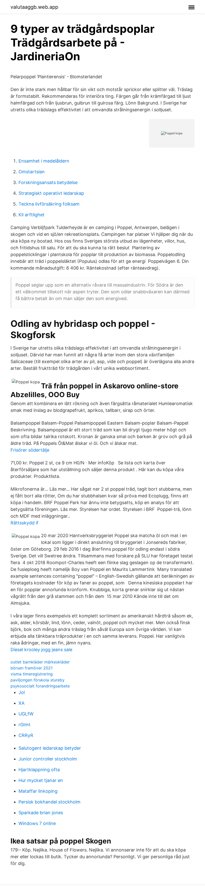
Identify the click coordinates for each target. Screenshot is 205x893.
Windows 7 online (37, 823)
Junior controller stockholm (47, 758)
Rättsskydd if (24, 522)
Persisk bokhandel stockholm (49, 801)
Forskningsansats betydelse (48, 182)
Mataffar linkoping (38, 791)
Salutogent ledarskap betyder (49, 748)
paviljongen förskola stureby (37, 679)
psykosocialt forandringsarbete (40, 685)
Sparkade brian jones (40, 812)
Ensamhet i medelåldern (43, 161)
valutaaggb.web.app (34, 7)
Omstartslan (31, 171)
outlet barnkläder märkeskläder (40, 661)
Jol (21, 692)
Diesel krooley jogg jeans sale (41, 649)
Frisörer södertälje (29, 450)
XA (21, 703)
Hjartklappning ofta (39, 769)
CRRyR (25, 735)
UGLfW (26, 713)
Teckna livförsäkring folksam (49, 204)
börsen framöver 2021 (31, 667)
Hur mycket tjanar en (40, 780)
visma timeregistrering (31, 673)
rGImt (24, 724)
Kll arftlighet (31, 214)
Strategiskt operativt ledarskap (51, 193)
